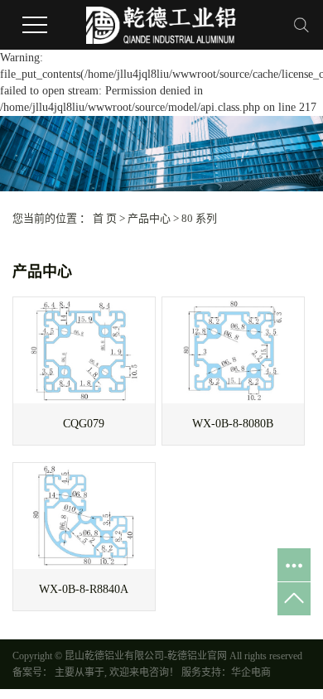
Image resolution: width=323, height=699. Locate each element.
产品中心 (149, 218)
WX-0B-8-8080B (232, 423)
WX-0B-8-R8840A (83, 589)
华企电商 (251, 672)
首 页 (105, 218)
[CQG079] (84, 350)
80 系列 (199, 218)
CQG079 (83, 423)
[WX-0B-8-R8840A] (84, 516)
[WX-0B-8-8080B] (233, 350)
